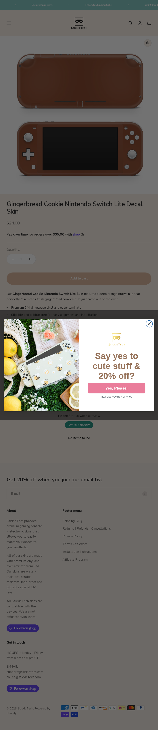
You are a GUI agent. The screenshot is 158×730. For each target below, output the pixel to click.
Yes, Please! (116, 388)
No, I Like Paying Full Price (116, 396)
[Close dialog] (149, 323)
